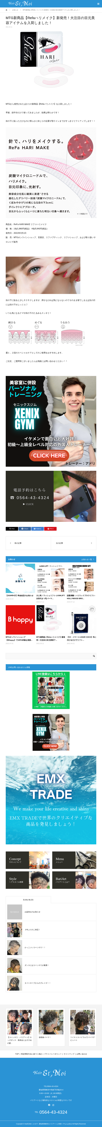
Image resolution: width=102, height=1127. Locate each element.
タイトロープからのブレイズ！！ (38, 983)
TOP (17, 1054)
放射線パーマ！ (13, 1037)
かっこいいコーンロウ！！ (35, 947)
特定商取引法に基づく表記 (31, 1054)
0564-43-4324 (53, 1112)
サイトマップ (69, 1054)
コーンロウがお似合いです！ (81, 1037)
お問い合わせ (81, 1054)
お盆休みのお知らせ (32, 912)
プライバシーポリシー (53, 1054)
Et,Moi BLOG (28, 900)
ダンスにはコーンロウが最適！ (37, 965)
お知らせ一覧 (86, 559)
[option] (19, 1027)
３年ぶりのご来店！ (32, 930)
